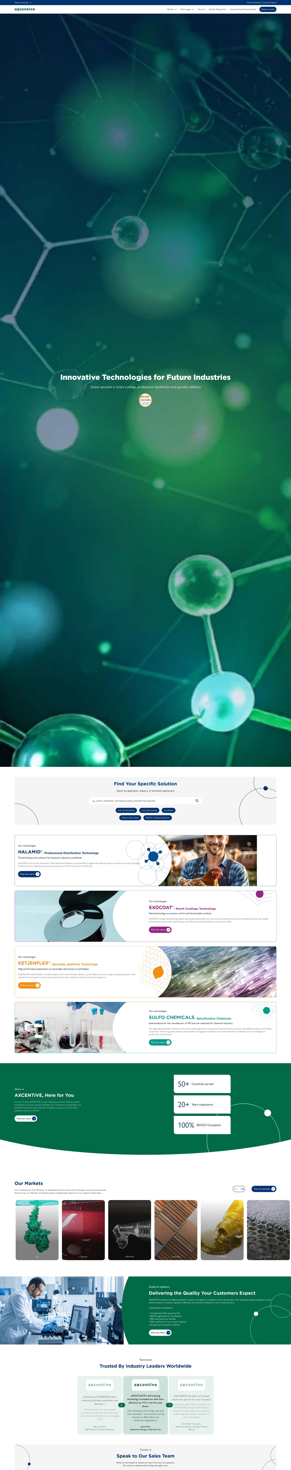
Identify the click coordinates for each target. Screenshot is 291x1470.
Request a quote (268, 9)
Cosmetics (222, 1256)
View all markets (262, 1189)
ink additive (168, 810)
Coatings (83, 1256)
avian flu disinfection (126, 810)
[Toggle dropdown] (30, 3)
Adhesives (129, 1256)
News (273, 2)
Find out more (27, 874)
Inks (37, 1256)
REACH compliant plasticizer (158, 817)
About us (201, 9)
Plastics (268, 1256)
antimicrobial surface (130, 817)
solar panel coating (149, 810)
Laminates (176, 1256)
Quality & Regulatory (218, 9)
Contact (266, 2)
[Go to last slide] (121, 1405)
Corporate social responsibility (243, 9)
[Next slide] (169, 1405)
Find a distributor (254, 2)
